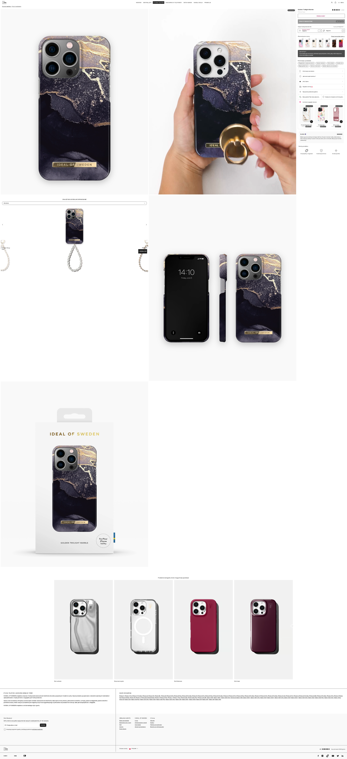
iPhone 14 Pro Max (249, 696)
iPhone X (138, 697)
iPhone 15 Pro (201, 696)
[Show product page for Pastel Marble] (301, 43)
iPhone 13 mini (281, 696)
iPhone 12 (296, 696)
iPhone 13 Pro (263, 696)
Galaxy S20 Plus (160, 699)
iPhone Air (145, 696)
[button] (331, 749)
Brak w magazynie (321, 21)
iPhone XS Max (125, 697)
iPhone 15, (194, 696)
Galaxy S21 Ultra (144, 699)
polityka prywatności (37, 729)
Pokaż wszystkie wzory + (338, 36)
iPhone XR (132, 697)
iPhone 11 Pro (330, 696)
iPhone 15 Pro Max (218, 696)
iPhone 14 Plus (240, 696)
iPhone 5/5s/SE (202, 697)
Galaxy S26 (210, 697)
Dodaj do (143, 251)
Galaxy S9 (199, 699)
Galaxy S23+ (294, 697)
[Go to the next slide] (146, 224)
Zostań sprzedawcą (140, 727)
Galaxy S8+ (218, 699)
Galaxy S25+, (246, 697)
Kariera (152, 722)
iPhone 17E (151, 696)
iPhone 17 (121, 696)
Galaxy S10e (192, 699)
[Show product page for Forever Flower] (307, 43)
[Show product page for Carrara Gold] (321, 43)
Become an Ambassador (157, 727)
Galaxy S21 (128, 699)
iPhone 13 (257, 696)
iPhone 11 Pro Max (321, 696)
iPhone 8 (157, 697)
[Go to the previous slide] (2, 224)
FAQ (120, 724)
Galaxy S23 (287, 697)
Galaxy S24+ (270, 697)
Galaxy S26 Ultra (225, 697)
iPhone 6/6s (184, 697)
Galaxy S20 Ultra (170, 699)
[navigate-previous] (292, 625)
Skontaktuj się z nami (125, 722)
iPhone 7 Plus (176, 697)
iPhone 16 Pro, (170, 696)
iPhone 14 (225, 696)
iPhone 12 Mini (313, 696)
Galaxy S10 (178, 699)
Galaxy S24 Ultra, (279, 697)
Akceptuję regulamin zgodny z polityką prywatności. (24, 729)
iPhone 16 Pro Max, (187, 696)
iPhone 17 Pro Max (137, 696)
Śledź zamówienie (124, 720)
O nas (136, 720)
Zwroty (121, 727)
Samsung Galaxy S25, (237, 697)
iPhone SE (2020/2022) (147, 697)
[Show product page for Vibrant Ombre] (341, 43)
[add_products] (311, 121)
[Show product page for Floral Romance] (328, 43)
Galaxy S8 (212, 699)
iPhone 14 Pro (232, 696)
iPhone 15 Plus (209, 696)
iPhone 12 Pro (289, 696)
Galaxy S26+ (217, 697)
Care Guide (138, 724)
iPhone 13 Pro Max (273, 696)
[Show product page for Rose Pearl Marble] (314, 43)
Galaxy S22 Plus (319, 697)
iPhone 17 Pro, (128, 696)
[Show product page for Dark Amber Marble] (334, 43)
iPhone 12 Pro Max (304, 696)
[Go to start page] (4, 2)
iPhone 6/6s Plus (192, 697)
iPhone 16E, (158, 696)
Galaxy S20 (152, 699)
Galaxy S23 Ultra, (303, 697)
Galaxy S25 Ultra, (255, 697)
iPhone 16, (163, 696)
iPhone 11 (336, 696)
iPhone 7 (170, 697)
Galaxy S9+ (205, 699)
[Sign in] (332, 2)
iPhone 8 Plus (163, 697)
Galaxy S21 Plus (135, 699)
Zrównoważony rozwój (141, 722)
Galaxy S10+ (185, 699)
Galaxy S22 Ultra (329, 697)
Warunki (152, 720)
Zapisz (43, 725)
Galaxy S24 (263, 697)
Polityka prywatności (156, 724)
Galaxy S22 (311, 697)
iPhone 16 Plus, (178, 696)
